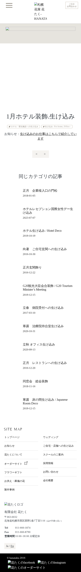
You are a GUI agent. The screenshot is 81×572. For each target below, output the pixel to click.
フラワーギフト (13, 472)
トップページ (12, 437)
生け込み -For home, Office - (58, 127)
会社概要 (48, 480)
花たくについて (13, 454)
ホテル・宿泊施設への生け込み (24, 127)
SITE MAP (13, 429)
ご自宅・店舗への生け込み (58, 445)
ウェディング (50, 437)
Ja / (10, 546)
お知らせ (9, 445)
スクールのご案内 (53, 454)
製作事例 (9, 489)
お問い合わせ (50, 472)
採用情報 (48, 463)
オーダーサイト (13, 463)
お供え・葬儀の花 (14, 481)
